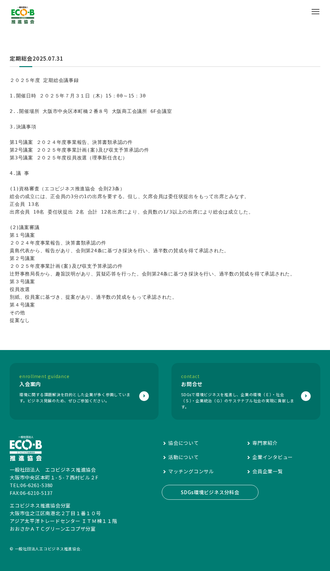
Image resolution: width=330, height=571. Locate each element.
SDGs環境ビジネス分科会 (210, 492)
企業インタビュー (272, 457)
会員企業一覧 (267, 471)
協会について (183, 442)
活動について (183, 457)
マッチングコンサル (191, 471)
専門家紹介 (265, 442)
